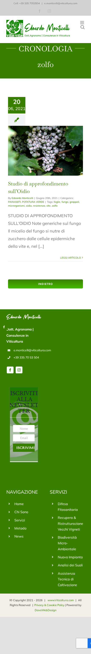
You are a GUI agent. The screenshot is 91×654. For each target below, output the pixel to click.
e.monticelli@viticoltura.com (60, 3)
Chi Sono (21, 512)
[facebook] (10, 370)
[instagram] (19, 370)
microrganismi (16, 205)
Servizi (19, 520)
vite (48, 205)
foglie (57, 201)
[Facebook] (4, 327)
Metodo (20, 528)
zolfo (55, 205)
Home (19, 504)
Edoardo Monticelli (22, 198)
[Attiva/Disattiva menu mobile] (82, 22)
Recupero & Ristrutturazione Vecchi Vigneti (70, 523)
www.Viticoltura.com (61, 600)
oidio (29, 205)
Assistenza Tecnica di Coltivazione (67, 579)
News (18, 536)
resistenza (39, 205)
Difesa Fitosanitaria (68, 507)
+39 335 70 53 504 (26, 357)
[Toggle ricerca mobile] (82, 27)
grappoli (74, 201)
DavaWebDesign (46, 610)
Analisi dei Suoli (70, 565)
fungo (65, 201)
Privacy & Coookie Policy (49, 605)
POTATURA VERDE (33, 201)
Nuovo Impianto (70, 557)
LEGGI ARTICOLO (70, 257)
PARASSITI (14, 201)
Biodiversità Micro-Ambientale (67, 543)
